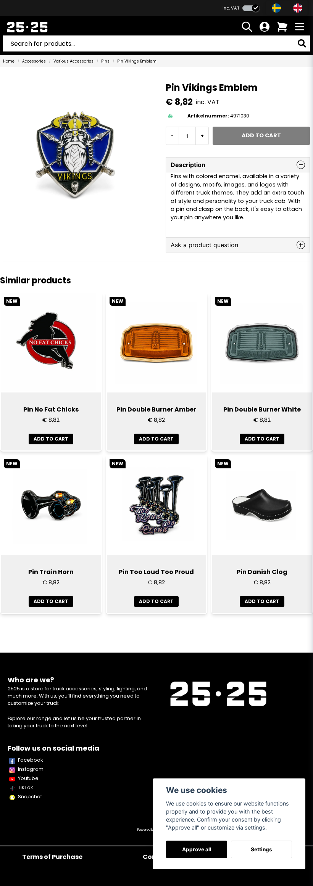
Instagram (31, 769)
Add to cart (51, 439)
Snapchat (30, 796)
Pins (105, 61)
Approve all (196, 849)
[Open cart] (282, 26)
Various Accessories (73, 61)
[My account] (264, 26)
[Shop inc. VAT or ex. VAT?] (251, 8)
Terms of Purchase (52, 856)
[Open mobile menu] (299, 26)
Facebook (30, 760)
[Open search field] (247, 26)
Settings (261, 849)
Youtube (28, 778)
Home (9, 61)
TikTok (25, 787)
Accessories (34, 61)
